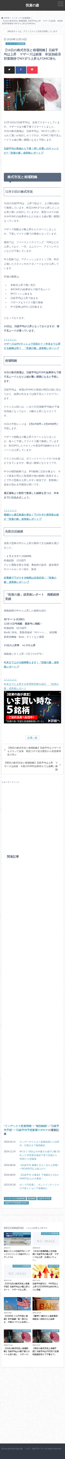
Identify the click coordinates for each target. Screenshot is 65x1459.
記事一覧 (33, 738)
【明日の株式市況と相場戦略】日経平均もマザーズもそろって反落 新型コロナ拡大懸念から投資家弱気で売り (34, 751)
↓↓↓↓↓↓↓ (32, 344)
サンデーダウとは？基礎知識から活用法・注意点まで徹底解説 (39, 1144)
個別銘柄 (41, 1126)
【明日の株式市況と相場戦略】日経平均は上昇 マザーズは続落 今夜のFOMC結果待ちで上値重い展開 (31, 766)
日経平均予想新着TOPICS (31, 1130)
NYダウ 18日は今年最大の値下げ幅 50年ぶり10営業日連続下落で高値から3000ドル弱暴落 (40, 1155)
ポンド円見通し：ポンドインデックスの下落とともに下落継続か (39, 1187)
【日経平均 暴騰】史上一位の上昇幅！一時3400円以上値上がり (40, 1167)
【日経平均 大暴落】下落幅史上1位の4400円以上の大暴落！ (39, 1177)
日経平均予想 (44, 1198)
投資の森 (32, 5)
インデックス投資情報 (18, 1126)
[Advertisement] (32, 816)
